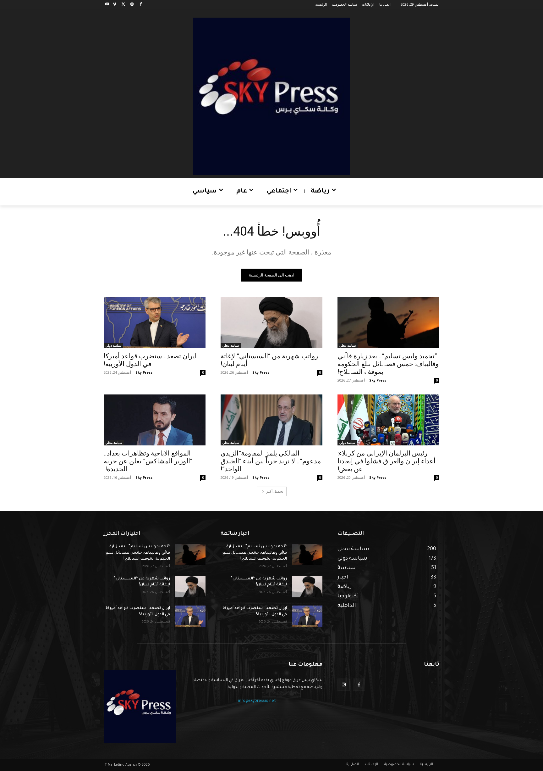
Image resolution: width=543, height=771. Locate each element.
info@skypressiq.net (257, 701)
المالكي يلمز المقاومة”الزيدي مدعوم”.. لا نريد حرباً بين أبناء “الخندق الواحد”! (271, 461)
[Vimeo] (114, 4)
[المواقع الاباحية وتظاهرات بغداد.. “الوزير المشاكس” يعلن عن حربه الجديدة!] (155, 419)
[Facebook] (140, 4)
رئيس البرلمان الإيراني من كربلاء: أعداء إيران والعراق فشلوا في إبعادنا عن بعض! (386, 461)
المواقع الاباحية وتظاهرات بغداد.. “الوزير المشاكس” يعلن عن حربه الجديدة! (148, 461)
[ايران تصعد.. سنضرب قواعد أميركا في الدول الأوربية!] (155, 322)
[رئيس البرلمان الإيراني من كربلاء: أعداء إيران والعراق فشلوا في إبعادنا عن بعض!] (388, 419)
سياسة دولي (113, 345)
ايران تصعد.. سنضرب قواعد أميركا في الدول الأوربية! (150, 360)
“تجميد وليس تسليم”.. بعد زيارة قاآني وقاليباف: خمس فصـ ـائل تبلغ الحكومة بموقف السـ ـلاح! (388, 364)
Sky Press (377, 380)
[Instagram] (131, 4)
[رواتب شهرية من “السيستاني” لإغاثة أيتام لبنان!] (271, 322)
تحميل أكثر (274, 491)
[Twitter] (123, 4)
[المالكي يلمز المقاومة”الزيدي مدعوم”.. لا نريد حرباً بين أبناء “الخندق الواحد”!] (271, 419)
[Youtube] (107, 4)
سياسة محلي (347, 345)
